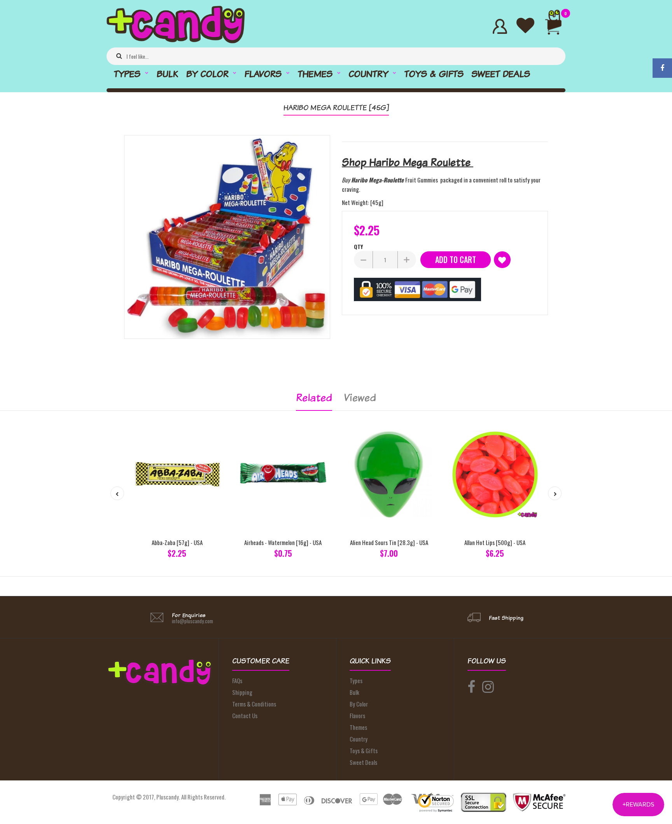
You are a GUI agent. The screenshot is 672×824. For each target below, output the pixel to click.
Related (314, 397)
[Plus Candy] (176, 41)
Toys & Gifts (364, 750)
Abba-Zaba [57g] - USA (177, 542)
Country (359, 739)
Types (356, 680)
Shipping (242, 692)
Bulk (354, 692)
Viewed (360, 397)
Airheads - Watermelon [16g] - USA (283, 542)
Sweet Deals (363, 762)
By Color (359, 704)
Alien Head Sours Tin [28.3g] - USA (389, 542)
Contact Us (244, 715)
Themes (358, 727)
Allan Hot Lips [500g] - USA (494, 542)
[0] (556, 26)
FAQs (237, 680)
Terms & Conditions (254, 704)
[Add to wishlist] (502, 259)
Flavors (357, 715)
